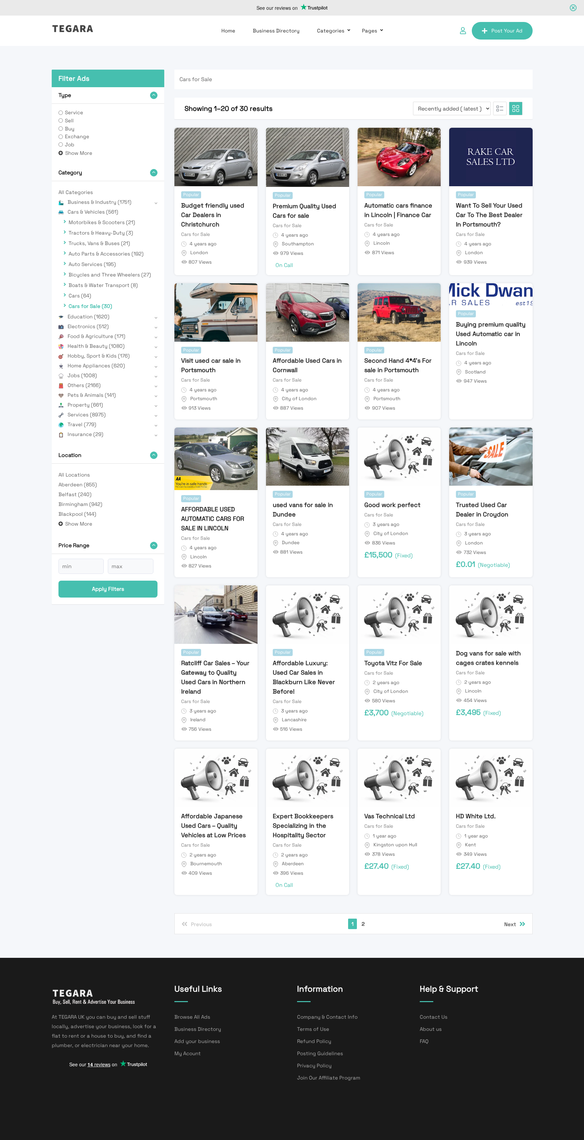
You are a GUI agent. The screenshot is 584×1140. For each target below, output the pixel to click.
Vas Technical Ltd (389, 816)
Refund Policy (314, 1041)
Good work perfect (392, 505)
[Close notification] (573, 8)
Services (87, 414)
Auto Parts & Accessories (106, 253)
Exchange (77, 136)
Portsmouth (203, 398)
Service (74, 112)
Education (89, 316)
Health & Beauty (96, 346)
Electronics (88, 326)
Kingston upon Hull (395, 845)
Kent (470, 845)
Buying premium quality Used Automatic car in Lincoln (491, 333)
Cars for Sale (90, 306)
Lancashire (294, 720)
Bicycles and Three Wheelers (110, 274)
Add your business (197, 1041)
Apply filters (108, 588)
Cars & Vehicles (93, 212)
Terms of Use (313, 1029)
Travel (82, 424)
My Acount (187, 1053)
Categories (330, 30)
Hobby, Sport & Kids (99, 356)
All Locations (74, 474)
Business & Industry (99, 202)
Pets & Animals (92, 395)
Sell (69, 120)
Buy (69, 128)
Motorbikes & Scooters (102, 222)
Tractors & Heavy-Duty (101, 232)
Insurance (85, 434)
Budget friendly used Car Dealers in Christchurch (212, 214)
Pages (369, 30)
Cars (80, 295)
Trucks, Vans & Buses (99, 243)
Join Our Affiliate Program (328, 1077)
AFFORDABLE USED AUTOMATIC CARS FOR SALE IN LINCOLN (212, 518)
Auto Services (92, 264)
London (199, 252)
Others (84, 385)
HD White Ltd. (476, 816)
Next (510, 924)
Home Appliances (96, 365)
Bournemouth (206, 863)
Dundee (290, 542)
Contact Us (433, 1017)
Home (228, 30)
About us (431, 1029)
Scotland (475, 372)
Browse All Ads (192, 1017)
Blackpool (77, 514)
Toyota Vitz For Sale (393, 663)
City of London (299, 398)
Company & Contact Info (327, 1017)
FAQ (424, 1041)
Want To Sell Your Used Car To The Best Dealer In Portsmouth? (489, 214)
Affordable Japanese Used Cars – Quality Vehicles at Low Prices (213, 825)
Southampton (298, 244)
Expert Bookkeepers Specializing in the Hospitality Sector (303, 825)
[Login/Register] (463, 30)
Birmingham (80, 504)
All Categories (75, 192)
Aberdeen (77, 484)
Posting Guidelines (320, 1053)
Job (69, 144)
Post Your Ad (506, 30)
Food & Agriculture (96, 336)
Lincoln (381, 243)
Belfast (75, 494)
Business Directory (276, 30)
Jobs (82, 375)
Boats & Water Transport (103, 285)
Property (85, 405)
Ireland (197, 720)
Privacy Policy (314, 1065)
